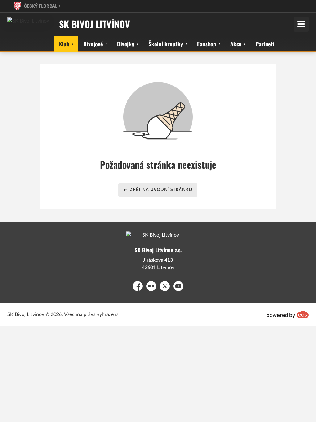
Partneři (265, 44)
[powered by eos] (288, 314)
